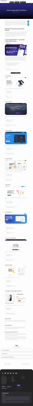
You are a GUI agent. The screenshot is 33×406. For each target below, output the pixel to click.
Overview (16, 0)
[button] (28, 21)
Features (20, 0)
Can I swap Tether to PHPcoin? (5, 350)
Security (23, 0)
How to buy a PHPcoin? (4, 353)
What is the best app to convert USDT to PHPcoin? (8, 357)
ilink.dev (21, 389)
